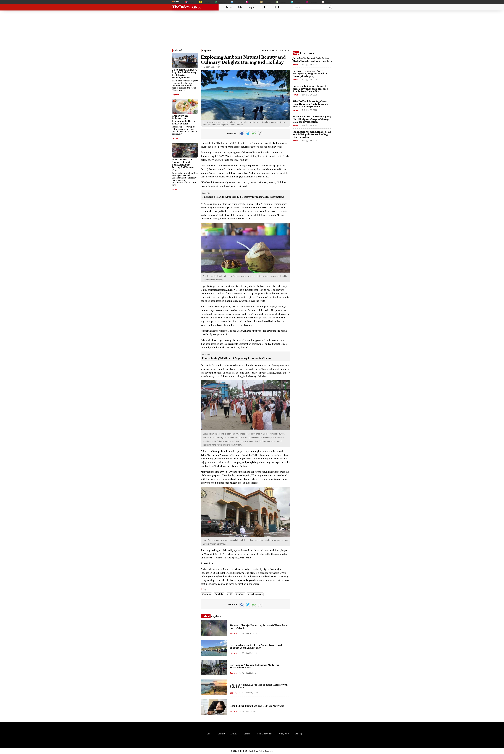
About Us (234, 733)
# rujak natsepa (255, 594)
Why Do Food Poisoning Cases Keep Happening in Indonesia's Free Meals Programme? (310, 104)
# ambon (240, 594)
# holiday (206, 594)
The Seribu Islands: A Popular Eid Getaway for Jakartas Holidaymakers (184, 73)
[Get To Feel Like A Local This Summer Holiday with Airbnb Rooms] (214, 694)
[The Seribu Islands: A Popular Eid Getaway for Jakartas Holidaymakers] (185, 60)
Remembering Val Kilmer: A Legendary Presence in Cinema (236, 358)
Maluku (264, 143)
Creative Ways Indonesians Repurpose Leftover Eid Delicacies (183, 119)
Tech (277, 7)
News (229, 7)
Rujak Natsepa (231, 207)
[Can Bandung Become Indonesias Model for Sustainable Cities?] (214, 674)
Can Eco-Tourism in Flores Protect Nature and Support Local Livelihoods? (256, 646)
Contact (221, 733)
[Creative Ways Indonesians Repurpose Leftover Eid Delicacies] (185, 106)
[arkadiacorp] (176, 2)
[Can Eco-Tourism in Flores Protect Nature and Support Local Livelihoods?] (214, 655)
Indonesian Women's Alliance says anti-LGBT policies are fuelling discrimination (312, 134)
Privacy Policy (283, 733)
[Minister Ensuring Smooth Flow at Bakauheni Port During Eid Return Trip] (185, 150)
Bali (239, 7)
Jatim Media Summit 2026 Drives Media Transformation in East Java (312, 59)
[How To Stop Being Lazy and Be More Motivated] (214, 714)
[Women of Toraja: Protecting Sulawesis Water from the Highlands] (214, 635)
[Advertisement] (250, 30)
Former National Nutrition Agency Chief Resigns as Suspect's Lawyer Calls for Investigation (312, 119)
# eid (229, 594)
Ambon (255, 143)
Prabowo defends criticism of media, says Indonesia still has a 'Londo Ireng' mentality (310, 89)
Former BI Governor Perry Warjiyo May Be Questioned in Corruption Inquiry (310, 74)
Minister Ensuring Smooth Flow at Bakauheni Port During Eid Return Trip (183, 164)
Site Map (298, 733)
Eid (218, 143)
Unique (250, 7)
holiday (225, 143)
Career (247, 733)
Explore (264, 7)
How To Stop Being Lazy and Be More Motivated (257, 706)
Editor (209, 733)
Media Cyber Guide (264, 733)
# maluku (219, 594)
